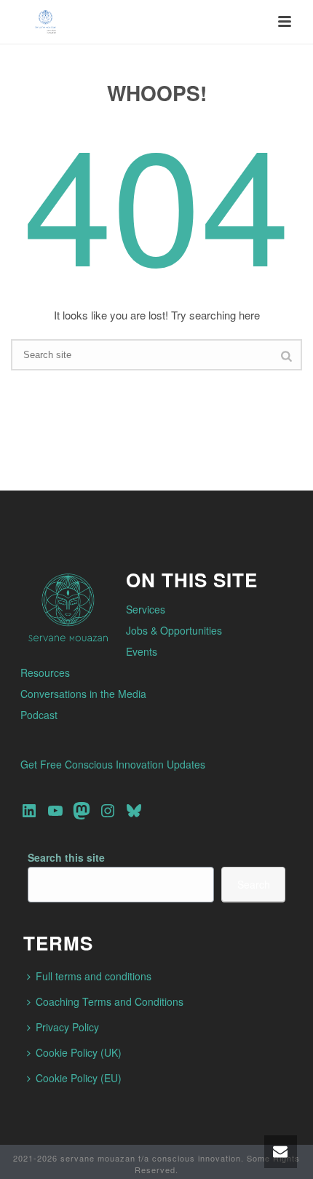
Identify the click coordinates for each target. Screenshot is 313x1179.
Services (145, 609)
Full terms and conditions (93, 976)
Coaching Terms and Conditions (109, 1001)
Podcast (39, 714)
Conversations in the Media (83, 693)
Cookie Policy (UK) (79, 1052)
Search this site (66, 857)
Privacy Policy (67, 1027)
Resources (45, 672)
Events (141, 651)
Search (253, 884)
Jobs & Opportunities (174, 630)
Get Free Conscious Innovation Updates (112, 764)
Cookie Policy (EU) (79, 1078)
